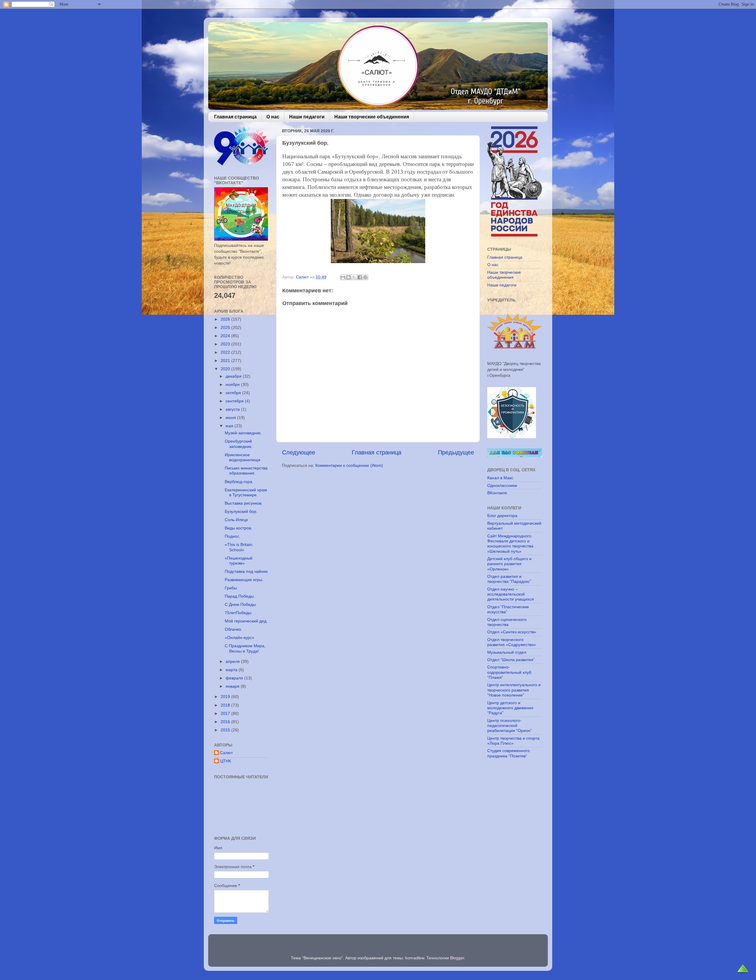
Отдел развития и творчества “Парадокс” (509, 579)
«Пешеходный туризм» (238, 560)
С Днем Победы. (241, 604)
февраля (235, 678)
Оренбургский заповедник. (238, 444)
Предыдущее (456, 452)
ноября (233, 384)
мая (230, 425)
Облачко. (233, 629)
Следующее (298, 452)
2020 (226, 368)
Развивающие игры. (244, 579)
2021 (226, 360)
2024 (226, 335)
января (233, 686)
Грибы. (231, 588)
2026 (226, 319)
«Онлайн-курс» (239, 637)
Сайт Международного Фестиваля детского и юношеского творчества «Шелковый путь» (510, 544)
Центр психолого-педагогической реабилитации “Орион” (509, 725)
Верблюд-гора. (239, 481)
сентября (235, 401)
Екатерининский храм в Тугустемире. (246, 492)
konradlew (414, 957)
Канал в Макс (500, 477)
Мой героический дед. (246, 621)
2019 (226, 696)
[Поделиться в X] (354, 277)
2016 (226, 721)
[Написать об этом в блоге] (348, 277)
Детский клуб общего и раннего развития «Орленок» (509, 563)
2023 (226, 344)
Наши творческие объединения (371, 116)
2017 (226, 713)
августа (233, 409)
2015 (226, 730)
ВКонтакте (497, 492)
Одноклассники (502, 485)
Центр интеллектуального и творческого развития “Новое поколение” (514, 689)
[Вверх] (743, 972)
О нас (272, 116)
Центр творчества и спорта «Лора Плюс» (513, 741)
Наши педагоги (307, 116)
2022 (226, 352)
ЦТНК (225, 761)
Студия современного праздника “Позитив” (508, 753)
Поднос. (232, 536)
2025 (226, 327)
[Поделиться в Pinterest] (365, 277)
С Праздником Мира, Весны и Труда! (245, 648)
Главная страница (235, 116)
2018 (226, 705)
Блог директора (502, 515)
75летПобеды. (238, 612)
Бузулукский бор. (241, 511)
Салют (226, 752)
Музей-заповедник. (243, 433)
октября (234, 392)
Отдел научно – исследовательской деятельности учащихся (510, 594)
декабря (234, 376)
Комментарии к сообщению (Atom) (349, 465)
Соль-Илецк (236, 519)
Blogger (457, 957)
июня (231, 417)
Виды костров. (238, 528)
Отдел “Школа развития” (511, 659)
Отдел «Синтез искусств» (511, 632)
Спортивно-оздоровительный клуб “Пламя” (509, 672)
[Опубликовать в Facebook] (360, 277)
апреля (233, 661)
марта (232, 669)
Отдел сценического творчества (507, 622)
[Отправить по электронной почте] (343, 277)
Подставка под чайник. (247, 571)
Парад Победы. (240, 596)
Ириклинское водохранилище (242, 457)
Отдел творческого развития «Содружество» (511, 642)
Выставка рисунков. (244, 503)
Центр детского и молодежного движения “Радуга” (510, 707)
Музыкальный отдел (506, 652)
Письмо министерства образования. (246, 470)
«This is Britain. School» (239, 547)
